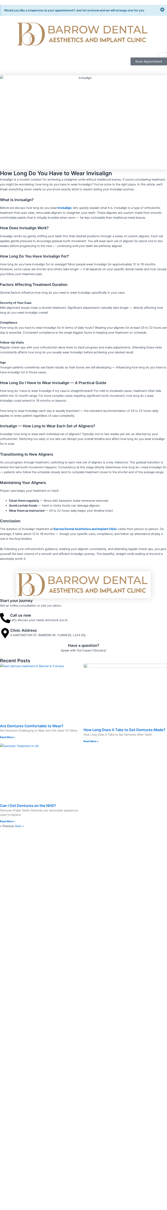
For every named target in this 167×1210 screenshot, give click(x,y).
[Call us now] (5, 618)
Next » (19, 826)
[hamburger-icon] (162, 54)
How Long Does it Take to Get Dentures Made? (124, 730)
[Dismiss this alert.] (162, 10)
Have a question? (83, 645)
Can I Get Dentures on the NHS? (28, 805)
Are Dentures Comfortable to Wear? (31, 726)
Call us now (20, 615)
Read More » (7, 737)
